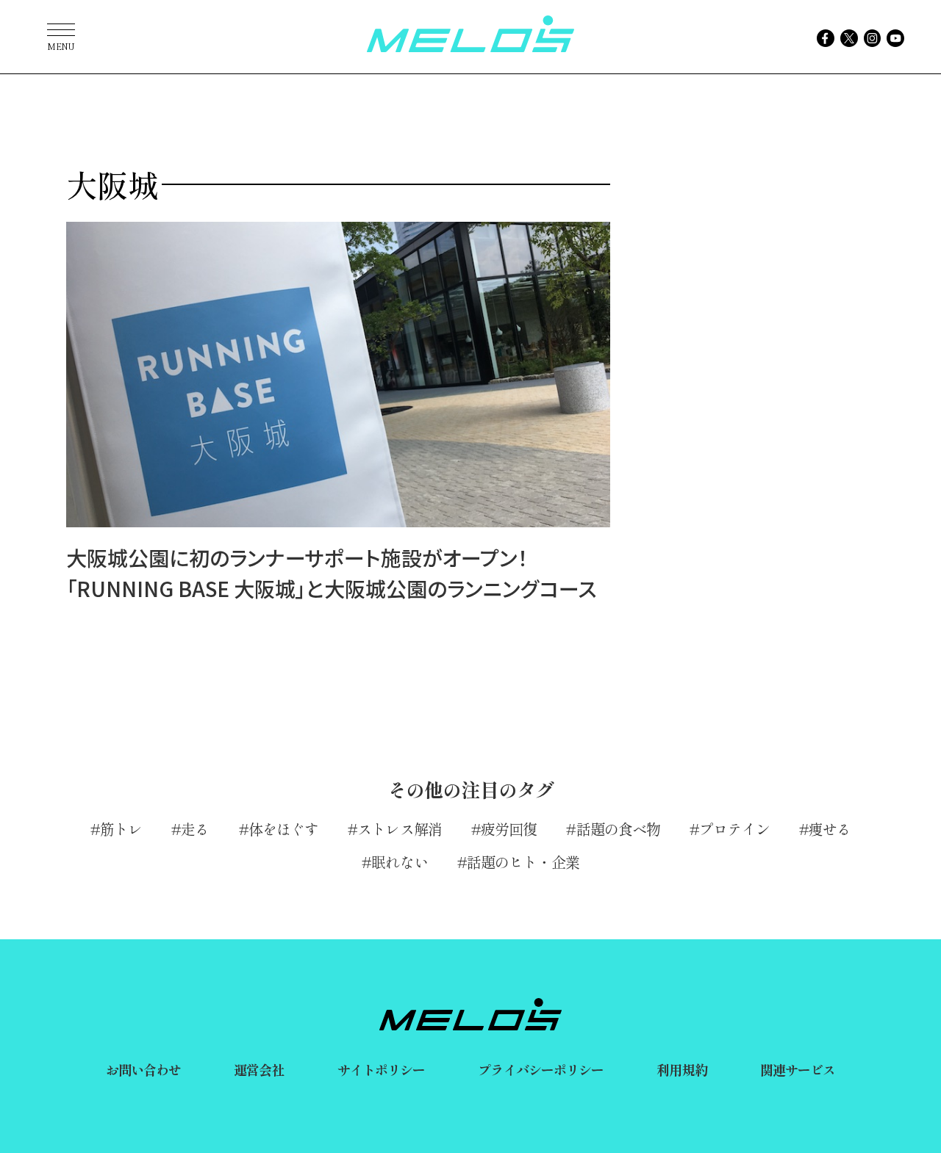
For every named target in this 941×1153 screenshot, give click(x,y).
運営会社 (259, 1069)
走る (195, 828)
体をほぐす (283, 828)
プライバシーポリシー (541, 1069)
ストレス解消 (399, 828)
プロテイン (734, 828)
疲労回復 (509, 828)
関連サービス (798, 1069)
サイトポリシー (381, 1069)
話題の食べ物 (618, 828)
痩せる (830, 828)
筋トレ (121, 828)
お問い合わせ (144, 1069)
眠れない (399, 861)
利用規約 (681, 1069)
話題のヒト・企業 (523, 861)
